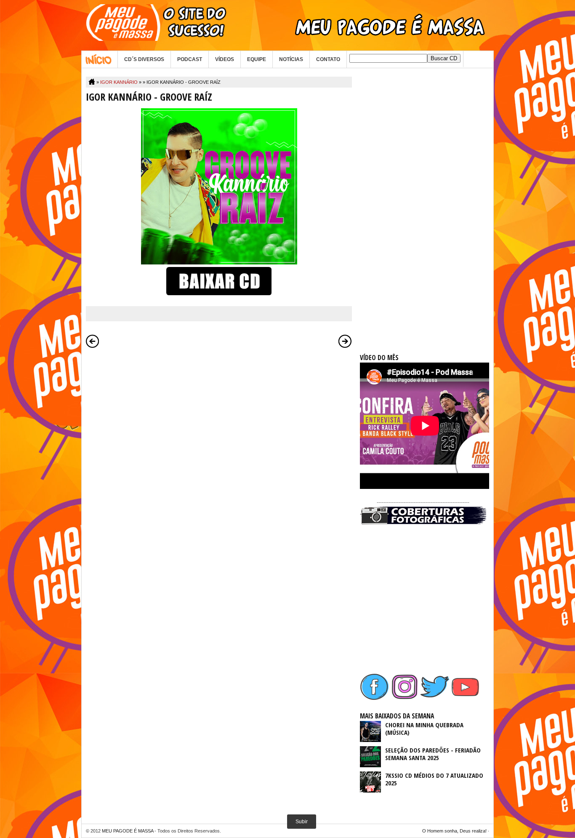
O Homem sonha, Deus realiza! (454, 830)
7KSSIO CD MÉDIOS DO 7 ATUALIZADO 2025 (434, 779)
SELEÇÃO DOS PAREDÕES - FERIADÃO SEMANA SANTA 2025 (433, 754)
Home (99, 59)
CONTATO (328, 59)
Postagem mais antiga (345, 341)
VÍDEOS (224, 59)
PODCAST (189, 59)
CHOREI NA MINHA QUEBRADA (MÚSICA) (424, 729)
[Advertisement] (423, 203)
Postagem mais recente (92, 341)
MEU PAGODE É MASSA (127, 830)
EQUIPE (256, 59)
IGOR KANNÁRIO (119, 82)
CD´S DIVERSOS (144, 59)
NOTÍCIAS (291, 59)
